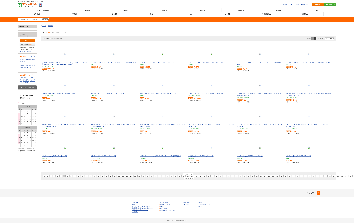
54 (253, 176)
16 (98, 176)
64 (293, 176)
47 (224, 176)
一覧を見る (32, 56)
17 (102, 176)
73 (330, 176)
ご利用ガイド (286, 4)
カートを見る (331, 4)
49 (232, 176)
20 (115, 176)
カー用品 (227, 14)
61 (281, 176)
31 (159, 176)
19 (111, 176)
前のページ (188, 174)
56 (261, 176)
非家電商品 (304, 14)
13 (86, 176)
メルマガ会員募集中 (28, 87)
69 (313, 176)
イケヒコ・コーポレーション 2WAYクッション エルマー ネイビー (207, 62)
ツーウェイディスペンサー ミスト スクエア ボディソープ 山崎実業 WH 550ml (113, 62)
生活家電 (202, 10)
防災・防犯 (37, 14)
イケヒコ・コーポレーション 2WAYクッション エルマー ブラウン (159, 62)
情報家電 (126, 10)
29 (151, 176)
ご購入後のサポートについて (140, 210)
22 (123, 176)
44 (212, 176)
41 (200, 176)
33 (167, 176)
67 (305, 176)
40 (196, 176)
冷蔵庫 (31, 77)
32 (163, 176)
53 (248, 176)
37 (184, 176)
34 (171, 176)
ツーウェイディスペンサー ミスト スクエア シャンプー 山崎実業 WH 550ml (308, 62)
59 (273, 176)
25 (135, 176)
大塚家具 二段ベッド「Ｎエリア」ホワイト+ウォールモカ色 (205, 93)
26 (139, 176)
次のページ (188, 178)
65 (297, 176)
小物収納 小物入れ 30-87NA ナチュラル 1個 (250, 156)
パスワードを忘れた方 (25, 51)
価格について (135, 204)
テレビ (28, 79)
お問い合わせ (305, 4)
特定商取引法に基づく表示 (167, 210)
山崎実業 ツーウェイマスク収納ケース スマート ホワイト (107, 93)
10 (74, 176)
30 (155, 176)
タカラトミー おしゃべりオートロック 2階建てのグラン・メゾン (158, 93)
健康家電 (278, 10)
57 (265, 176)
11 (78, 176)
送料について (164, 206)
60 (277, 176)
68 (309, 176)
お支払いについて (165, 204)
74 (334, 176)
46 (220, 176)
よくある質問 (295, 4)
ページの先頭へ (311, 193)
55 (257, 176)
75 (338, 176)
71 (321, 176)
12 (82, 176)
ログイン (27, 40)
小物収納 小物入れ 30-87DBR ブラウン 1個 (201, 156)
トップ (44, 26)
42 (204, 176)
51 (240, 176)
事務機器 (75, 14)
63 (289, 176)
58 (269, 176)
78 (350, 176)
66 (301, 176)
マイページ (318, 4)
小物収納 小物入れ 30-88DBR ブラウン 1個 (298, 156)
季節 (317, 10)
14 (90, 176)
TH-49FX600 (26, 81)
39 (192, 176)
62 (285, 176)
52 (244, 176)
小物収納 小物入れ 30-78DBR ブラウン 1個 (54, 156)
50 (236, 176)
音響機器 (87, 10)
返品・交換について (165, 208)
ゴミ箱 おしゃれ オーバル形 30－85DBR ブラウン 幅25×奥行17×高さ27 (160, 156)
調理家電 (164, 10)
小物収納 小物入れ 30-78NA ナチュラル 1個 (103, 156)
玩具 (151, 14)
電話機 (26, 82)
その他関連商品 (266, 14)
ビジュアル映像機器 (43, 10)
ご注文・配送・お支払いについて (141, 206)
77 (346, 176)
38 (188, 176)
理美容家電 (240, 10)
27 (143, 176)
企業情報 (200, 202)
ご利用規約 (135, 212)
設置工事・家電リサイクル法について (142, 208)
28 (147, 176)
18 (106, 176)
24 (131, 176)
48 (228, 176)
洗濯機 (21, 77)
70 (317, 176)
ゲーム (190, 14)
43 (208, 176)
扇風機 (23, 79)
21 (119, 176)
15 (94, 176)
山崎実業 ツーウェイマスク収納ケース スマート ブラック (59, 93)
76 (342, 176)
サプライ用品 (113, 14)
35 (175, 176)
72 (326, 176)
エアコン (26, 77)
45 (216, 176)
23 (127, 176)
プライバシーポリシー (203, 204)
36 (180, 176)
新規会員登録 (27, 44)
